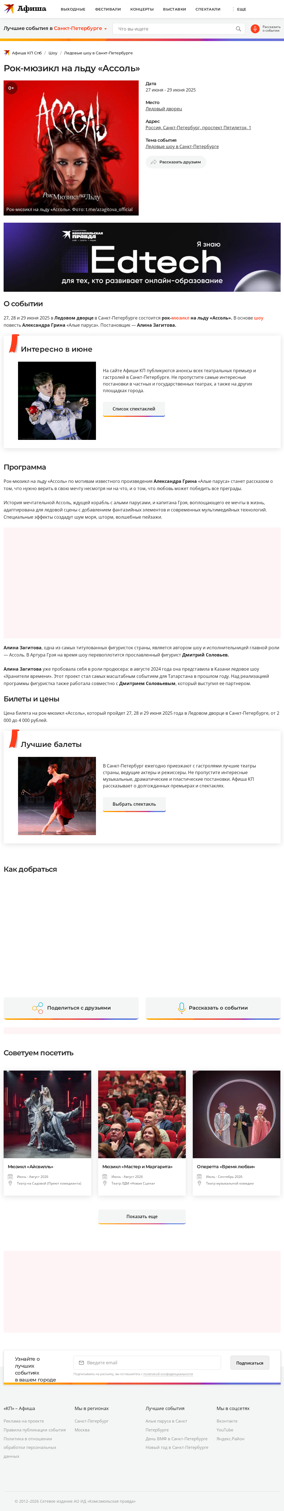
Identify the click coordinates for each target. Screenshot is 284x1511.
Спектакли (208, 9)
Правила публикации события (35, 1430)
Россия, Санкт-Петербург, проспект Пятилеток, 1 (198, 128)
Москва (82, 1430)
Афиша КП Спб (27, 52)
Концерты (142, 9)
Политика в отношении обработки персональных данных (30, 1447)
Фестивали (108, 9)
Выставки (174, 9)
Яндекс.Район (231, 1438)
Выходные (73, 9)
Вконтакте (227, 1421)
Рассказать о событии (272, 28)
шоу (258, 318)
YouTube (225, 1430)
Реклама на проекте (24, 1421)
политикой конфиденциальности (168, 1374)
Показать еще (142, 1216)
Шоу (53, 52)
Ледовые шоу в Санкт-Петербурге (98, 52)
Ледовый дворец (164, 109)
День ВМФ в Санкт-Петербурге (176, 1438)
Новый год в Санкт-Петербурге (177, 1447)
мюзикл (180, 318)
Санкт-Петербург (91, 1421)
